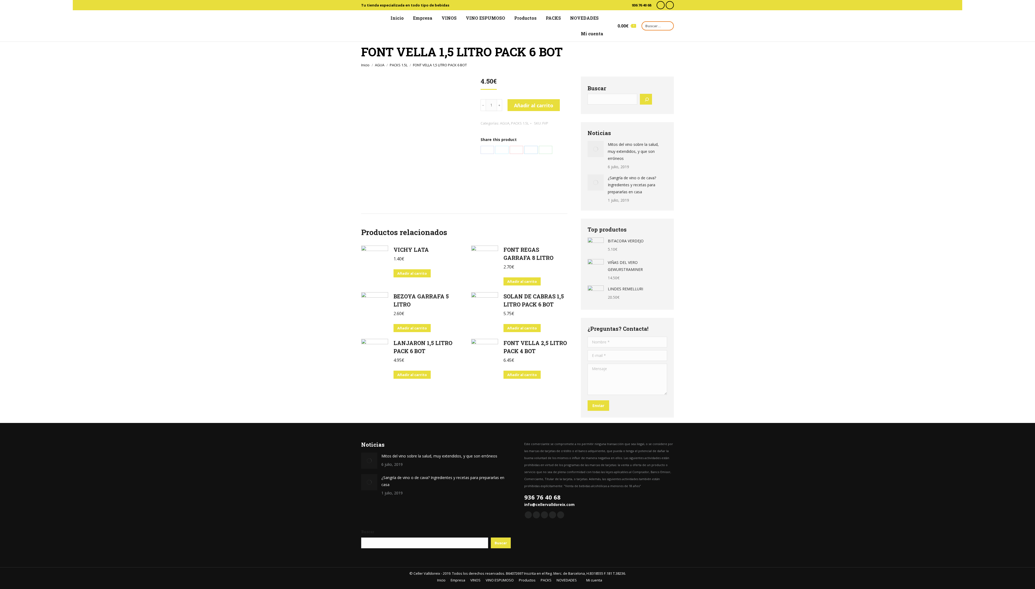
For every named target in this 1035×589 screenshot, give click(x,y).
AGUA (504, 123)
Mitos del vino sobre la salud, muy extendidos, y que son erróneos (633, 151)
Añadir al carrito (533, 105)
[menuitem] (395, 18)
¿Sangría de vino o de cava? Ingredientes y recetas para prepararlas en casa (632, 184)
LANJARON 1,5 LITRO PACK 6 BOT (423, 346)
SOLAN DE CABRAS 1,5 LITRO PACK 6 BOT (533, 300)
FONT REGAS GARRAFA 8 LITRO (528, 253)
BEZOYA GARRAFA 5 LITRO (421, 300)
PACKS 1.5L (520, 123)
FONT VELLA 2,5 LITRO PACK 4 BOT (535, 346)
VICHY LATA (411, 249)
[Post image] (596, 149)
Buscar (597, 88)
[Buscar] (646, 99)
